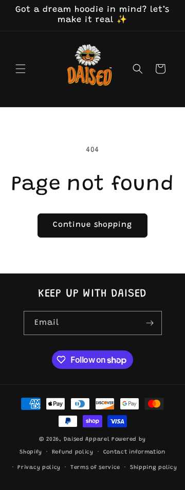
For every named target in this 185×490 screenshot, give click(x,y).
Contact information (134, 452)
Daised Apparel (87, 439)
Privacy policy (39, 468)
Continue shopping (92, 225)
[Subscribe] (150, 323)
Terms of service (95, 468)
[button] (20, 68)
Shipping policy (153, 468)
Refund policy (73, 452)
